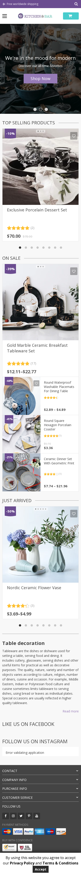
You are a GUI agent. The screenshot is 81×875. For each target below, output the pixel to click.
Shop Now (40, 78)
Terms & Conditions (60, 863)
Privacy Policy (22, 863)
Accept (40, 869)
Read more (71, 711)
